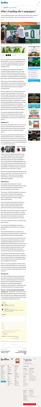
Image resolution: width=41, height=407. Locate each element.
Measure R (3, 289)
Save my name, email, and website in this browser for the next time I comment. (11, 330)
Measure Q (14, 336)
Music (8, 378)
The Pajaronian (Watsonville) (32, 379)
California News (10, 367)
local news (8, 336)
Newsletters (2, 367)
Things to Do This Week (16, 378)
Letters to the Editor (10, 383)
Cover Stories (9, 371)
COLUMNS (9, 381)
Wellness (9, 385)
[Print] (15, 55)
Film (8, 376)
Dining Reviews (16, 367)
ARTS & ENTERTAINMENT (10, 373)
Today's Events (16, 375)
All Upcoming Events (16, 374)
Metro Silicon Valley (25, 373)
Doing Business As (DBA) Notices (25, 399)
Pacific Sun (24, 375)
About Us (2, 369)
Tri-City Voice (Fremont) (32, 380)
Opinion (9, 384)
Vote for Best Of (3, 378)
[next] (2, 7)
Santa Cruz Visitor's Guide (25, 386)
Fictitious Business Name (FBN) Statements (25, 397)
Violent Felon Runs (13, 7)
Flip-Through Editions (16, 384)
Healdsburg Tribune (31, 370)
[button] (37, 4)
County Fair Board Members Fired (5, 351)
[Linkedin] (10, 55)
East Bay (24, 381)
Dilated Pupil (24, 380)
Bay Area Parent (25, 379)
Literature (9, 377)
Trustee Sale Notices (25, 400)
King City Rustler (31, 373)
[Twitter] (8, 55)
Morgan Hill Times (31, 375)
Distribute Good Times (3, 377)
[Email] (13, 55)
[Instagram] (25, 362)
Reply (5, 306)
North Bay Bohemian (25, 374)
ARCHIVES (12, 359)
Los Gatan (30, 374)
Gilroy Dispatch (31, 369)
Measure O (11, 336)
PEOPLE (15, 370)
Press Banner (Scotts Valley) (32, 376)
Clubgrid (15, 379)
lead (6, 336)
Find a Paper (2, 375)
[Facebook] (6, 55)
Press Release (2, 372)
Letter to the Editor (3, 371)
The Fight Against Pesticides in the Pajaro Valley (21, 352)
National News (9, 369)
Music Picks (9, 379)
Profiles (15, 371)
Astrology (9, 382)
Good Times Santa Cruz (25, 371)
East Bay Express (25, 369)
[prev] (1, 7)
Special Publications (16, 385)
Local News (9, 370)
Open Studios (25, 382)
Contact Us (2, 370)
